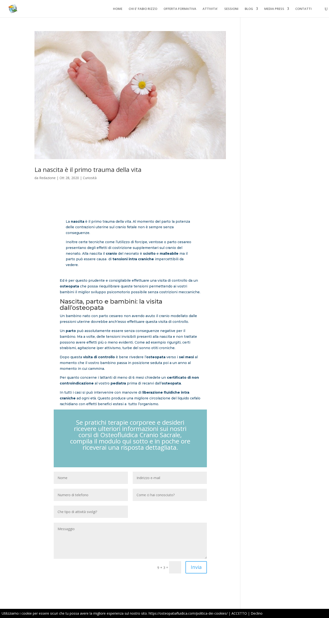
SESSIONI (231, 9)
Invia (196, 567)
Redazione (47, 178)
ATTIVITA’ (210, 9)
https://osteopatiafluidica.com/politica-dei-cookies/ (188, 613)
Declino (257, 613)
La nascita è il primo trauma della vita (87, 169)
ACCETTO (239, 613)
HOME (117, 9)
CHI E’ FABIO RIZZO (143, 9)
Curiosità (90, 178)
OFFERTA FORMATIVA (180, 9)
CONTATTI (303, 9)
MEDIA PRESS (274, 9)
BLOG (249, 9)
